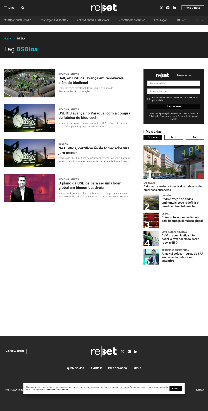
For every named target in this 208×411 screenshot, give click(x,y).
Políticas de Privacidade (57, 389)
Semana (153, 137)
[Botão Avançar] (202, 20)
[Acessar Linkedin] (174, 8)
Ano (195, 137)
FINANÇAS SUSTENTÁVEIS (18, 20)
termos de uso (179, 97)
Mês (173, 137)
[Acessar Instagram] (168, 8)
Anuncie (96, 368)
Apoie (137, 368)
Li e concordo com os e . (175, 98)
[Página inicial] (104, 351)
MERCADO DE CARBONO (131, 20)
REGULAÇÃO (161, 20)
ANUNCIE (182, 20)
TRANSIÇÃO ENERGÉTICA (54, 20)
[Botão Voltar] (197, 20)
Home (7, 38)
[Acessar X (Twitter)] (161, 8)
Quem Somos (75, 368)
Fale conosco (117, 368)
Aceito (175, 388)
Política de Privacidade (160, 116)
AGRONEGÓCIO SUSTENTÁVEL (93, 20)
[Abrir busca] (23, 8)
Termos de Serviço (187, 116)
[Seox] (200, 389)
